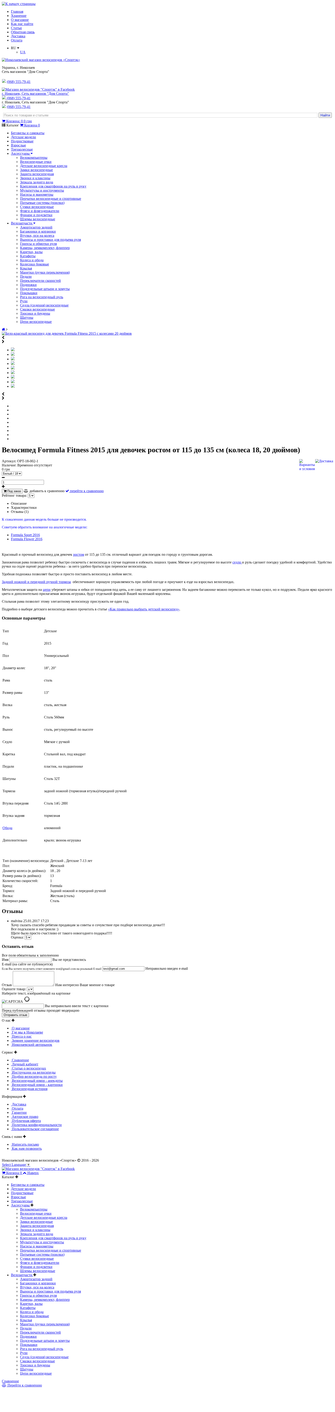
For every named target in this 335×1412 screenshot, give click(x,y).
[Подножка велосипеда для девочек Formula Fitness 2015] (13, 382)
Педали (26, 276)
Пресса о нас (21, 1036)
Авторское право (24, 1117)
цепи (47, 590)
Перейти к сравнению (24, 1385)
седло (237, 562)
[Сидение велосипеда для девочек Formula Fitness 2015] (13, 373)
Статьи (16, 28)
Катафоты (28, 256)
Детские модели (23, 137)
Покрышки (28, 293)
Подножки (28, 285)
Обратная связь (23, 32)
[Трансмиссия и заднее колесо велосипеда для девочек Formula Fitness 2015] (13, 377)
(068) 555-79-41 (19, 98)
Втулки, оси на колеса (37, 235)
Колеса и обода (32, 260)
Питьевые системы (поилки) (42, 203)
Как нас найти (22, 24)
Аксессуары (21, 153)
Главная (17, 11)
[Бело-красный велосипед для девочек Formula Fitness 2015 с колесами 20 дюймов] (67, 333)
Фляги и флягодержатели (39, 211)
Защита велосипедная (37, 174)
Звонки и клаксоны (35, 178)
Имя (5, 960)
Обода (7, 828)
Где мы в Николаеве (27, 1032)
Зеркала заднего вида (36, 182)
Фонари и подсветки (36, 215)
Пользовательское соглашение (35, 1129)
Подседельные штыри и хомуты (45, 289)
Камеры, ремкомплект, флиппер (45, 248)
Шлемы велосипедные (37, 219)
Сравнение (20, 1060)
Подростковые (22, 141)
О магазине (20, 20)
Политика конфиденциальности (36, 1125)
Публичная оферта (26, 1121)
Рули (24, 301)
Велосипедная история (29, 1089)
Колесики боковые (34, 264)
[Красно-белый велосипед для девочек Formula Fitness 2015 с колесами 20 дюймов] (13, 354)
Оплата (16, 40)
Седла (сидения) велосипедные (44, 305)
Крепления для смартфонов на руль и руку (53, 186)
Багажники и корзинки (38, 231)
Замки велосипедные (36, 170)
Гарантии (19, 1112)
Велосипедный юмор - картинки (37, 1085)
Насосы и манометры (36, 194)
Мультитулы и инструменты (42, 190)
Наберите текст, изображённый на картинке (36, 993)
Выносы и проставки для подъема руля (50, 240)
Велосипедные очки (36, 162)
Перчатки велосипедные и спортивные (50, 199)
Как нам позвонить (26, 1148)
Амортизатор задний (36, 227)
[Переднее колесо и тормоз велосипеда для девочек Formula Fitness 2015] (13, 368)
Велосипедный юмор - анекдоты (37, 1081)
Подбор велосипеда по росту (34, 1076)
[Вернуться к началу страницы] (19, 4)
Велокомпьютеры (33, 157)
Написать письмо (25, 1144)
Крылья (26, 268)
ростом (78, 554)
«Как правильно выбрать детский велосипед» (143, 609)
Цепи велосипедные (36, 322)
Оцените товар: (14, 989)
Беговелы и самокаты (27, 133)
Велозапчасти (22, 223)
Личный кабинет (24, 1064)
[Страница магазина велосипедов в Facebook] (38, 89)
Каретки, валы (31, 252)
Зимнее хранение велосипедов (35, 1040)
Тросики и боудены (35, 313)
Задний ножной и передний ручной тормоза (36, 582)
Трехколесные (22, 149)
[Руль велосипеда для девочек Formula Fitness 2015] (13, 363)
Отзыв (7, 985)
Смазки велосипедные (37, 309)
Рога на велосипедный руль (41, 297)
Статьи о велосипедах (28, 1068)
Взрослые (18, 145)
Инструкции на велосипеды (33, 1072)
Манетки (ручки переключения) (45, 272)
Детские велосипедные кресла (43, 166)
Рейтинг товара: (14, 495)
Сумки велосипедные (37, 207)
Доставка (18, 36)
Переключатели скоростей (40, 281)
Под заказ (13, 491)
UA (23, 52)
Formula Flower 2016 (26, 539)
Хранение (18, 16)
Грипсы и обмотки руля (38, 244)
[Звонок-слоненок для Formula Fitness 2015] (13, 386)
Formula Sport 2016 (25, 535)
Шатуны (26, 317)
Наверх (33, 1173)
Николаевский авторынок (31, 1045)
